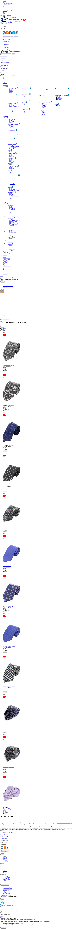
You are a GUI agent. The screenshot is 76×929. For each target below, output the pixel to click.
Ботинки (12, 210)
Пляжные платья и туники (15, 141)
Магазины (5, 83)
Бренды (4, 12)
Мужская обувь (11, 218)
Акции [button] (4, 7)
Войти (1, 15)
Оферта (4, 882)
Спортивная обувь (14, 214)
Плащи (11, 195)
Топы (11, 160)
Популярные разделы (5, 884)
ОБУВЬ (4, 202)
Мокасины (12, 222)
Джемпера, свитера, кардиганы (14, 180)
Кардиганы (59, 98)
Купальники (12, 140)
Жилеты (23, 102)
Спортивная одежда (12, 95)
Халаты (25, 92)
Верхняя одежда (25, 109)
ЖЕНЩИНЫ (5, 116)
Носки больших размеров (15, 226)
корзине (3, 68)
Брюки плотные (13, 172)
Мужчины (5, 858)
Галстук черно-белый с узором (9, 686)
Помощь (4, 6)
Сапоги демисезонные (14, 212)
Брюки (56, 104)
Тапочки (12, 225)
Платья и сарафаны (12, 144)
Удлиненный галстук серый (8, 365)
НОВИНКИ (5, 227)
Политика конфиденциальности (9, 881)
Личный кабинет (6, 877)
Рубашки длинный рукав (47, 98)
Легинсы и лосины (14, 178)
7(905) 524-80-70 (3, 58)
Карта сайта (5, 861)
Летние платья (13, 147)
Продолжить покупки (12, 896)
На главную (2, 905)
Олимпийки (44, 104)
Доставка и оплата (6, 4)
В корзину (5, 370)
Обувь (4, 79)
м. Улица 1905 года (9, 3)
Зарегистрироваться (7, 15)
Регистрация (3, 65)
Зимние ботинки (13, 221)
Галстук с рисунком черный (8, 767)
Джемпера (59, 99)
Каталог (2, 854)
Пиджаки (12, 105)
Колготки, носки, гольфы (13, 124)
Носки (11, 92)
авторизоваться (22, 909)
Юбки (9, 150)
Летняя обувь (12, 208)
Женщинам (5, 77)
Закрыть (2, 898)
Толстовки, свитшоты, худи (45, 102)
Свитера (59, 97)
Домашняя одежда (25, 88)
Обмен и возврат (6, 5)
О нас (2, 863)
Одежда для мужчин (12, 230)
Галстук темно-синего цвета (8, 445)
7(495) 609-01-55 (3, 56)
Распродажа (5, 239)
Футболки (26, 96)
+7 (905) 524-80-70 (14, 36)
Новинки (5, 80)
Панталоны (12, 121)
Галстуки (43, 114)
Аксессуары (41, 110)
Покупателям (3, 874)
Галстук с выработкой (7, 726)
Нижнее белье (11, 119)
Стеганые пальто (13, 197)
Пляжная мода (11, 138)
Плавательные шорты (61, 90)
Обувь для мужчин (11, 235)
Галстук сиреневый (7, 808)
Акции (4, 82)
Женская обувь (11, 205)
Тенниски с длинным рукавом (30, 100)
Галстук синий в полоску (8, 606)
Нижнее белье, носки (12, 88)
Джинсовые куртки (28, 114)
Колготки (12, 127)
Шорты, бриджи (42, 89)
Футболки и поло (25, 94)
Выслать (2, 281)
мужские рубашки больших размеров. (64, 823)
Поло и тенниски (27, 98)
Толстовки (44, 106)
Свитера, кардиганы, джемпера (61, 95)
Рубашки (41, 95)
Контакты (5, 11)
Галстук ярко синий (7, 566)
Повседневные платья (14, 146)
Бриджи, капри (13, 177)
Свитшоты (44, 105)
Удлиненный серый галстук (8, 405)
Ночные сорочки (13, 132)
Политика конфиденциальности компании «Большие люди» (53, 829)
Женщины (5, 857)
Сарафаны (12, 148)
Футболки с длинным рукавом (30, 97)
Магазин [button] (4, 2)
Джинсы (9, 111)
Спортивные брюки (14, 98)
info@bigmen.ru (6, 30)
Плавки (58, 92)
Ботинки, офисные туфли (15, 220)
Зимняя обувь (13, 213)
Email (1, 280)
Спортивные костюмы (14, 97)
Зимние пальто (13, 200)
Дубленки (12, 198)
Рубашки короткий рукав (47, 97)
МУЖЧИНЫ (5, 85)
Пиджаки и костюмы (12, 103)
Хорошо (2, 830)
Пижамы (26, 90)
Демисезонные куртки (28, 111)
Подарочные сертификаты (10, 10)
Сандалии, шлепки (14, 224)
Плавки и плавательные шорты (61, 88)
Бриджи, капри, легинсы (13, 175)
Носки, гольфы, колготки (15, 216)
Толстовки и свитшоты (12, 166)
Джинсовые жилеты (28, 104)
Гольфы (11, 126)
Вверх (1, 916)
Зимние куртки (27, 112)
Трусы (11, 90)
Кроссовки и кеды (14, 223)
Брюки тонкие (13, 173)
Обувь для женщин (11, 237)
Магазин (4, 251)
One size (4, 328)
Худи (43, 107)
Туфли (11, 207)
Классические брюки (14, 106)
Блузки (11, 155)
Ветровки (26, 113)
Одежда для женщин (12, 232)
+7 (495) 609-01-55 (6, 36)
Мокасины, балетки (14, 211)
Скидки (6, 8)
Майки (11, 91)
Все (1, 328)
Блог (4, 13)
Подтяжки (44, 112)
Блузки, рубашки (11, 153)
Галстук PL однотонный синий (9, 646)
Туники (9, 163)
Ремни (43, 113)
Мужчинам (5, 78)
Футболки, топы (11, 158)
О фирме (4, 1)
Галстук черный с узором (8, 485)
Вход (7, 65)
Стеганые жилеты (28, 105)
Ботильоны (12, 209)
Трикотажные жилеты (28, 106)
